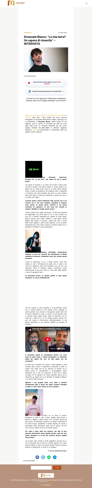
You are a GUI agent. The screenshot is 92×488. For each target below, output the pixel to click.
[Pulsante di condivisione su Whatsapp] (49, 457)
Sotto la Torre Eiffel (58, 115)
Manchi (28, 117)
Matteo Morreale (50, 481)
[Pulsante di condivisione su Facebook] (37, 457)
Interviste (27, 32)
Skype (34, 130)
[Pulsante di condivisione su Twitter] (43, 457)
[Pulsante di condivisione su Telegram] (55, 457)
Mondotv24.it (48, 485)
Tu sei (48, 115)
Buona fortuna (30, 115)
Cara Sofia (40, 115)
